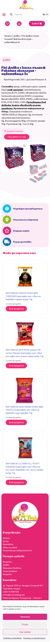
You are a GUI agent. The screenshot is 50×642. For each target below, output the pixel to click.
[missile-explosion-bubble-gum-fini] (14, 157)
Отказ (25, 624)
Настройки (25, 632)
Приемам (25, 616)
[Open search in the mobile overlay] (24, 14)
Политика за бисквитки (12, 638)
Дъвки (16, 36)
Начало (8, 36)
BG (44, 14)
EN (47, 14)
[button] (4, 14)
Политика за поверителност (34, 638)
